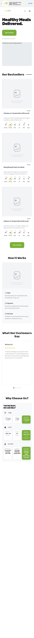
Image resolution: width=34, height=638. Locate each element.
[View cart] (25, 11)
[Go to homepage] (7, 12)
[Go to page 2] (15, 387)
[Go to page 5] (20, 387)
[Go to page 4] (18, 387)
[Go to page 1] (13, 387)
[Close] (1, 3)
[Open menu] (29, 11)
